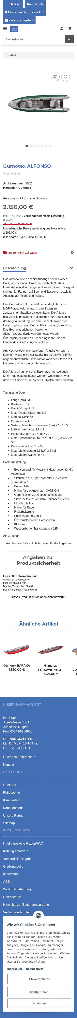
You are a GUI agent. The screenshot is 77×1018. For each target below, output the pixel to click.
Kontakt (8, 764)
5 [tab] (42, 146)
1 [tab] (26, 146)
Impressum (14, 968)
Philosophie (11, 792)
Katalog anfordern (21, 20)
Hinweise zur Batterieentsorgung (26, 904)
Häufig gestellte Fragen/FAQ (23, 843)
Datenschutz (34, 968)
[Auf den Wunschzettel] (65, 77)
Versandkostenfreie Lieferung (44, 215)
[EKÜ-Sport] (14, 28)
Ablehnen (39, 1003)
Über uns (9, 785)
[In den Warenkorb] (6, 66)
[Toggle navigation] (5, 26)
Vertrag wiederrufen (17, 912)
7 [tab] (50, 146)
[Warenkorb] (70, 29)
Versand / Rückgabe (17, 858)
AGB (6, 881)
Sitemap (9, 823)
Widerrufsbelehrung (17, 889)
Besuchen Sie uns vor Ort (26, 12)
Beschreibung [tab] (14, 268)
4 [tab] (38, 146)
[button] (62, 29)
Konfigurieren (39, 992)
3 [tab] (34, 146)
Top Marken (13, 4)
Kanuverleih (35, 4)
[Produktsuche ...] (69, 39)
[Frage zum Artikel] (72, 252)
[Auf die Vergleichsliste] (55, 77)
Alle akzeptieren (39, 979)
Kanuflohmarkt (13, 808)
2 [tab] (30, 146)
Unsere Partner (13, 815)
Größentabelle (13, 866)
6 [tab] (46, 146)
